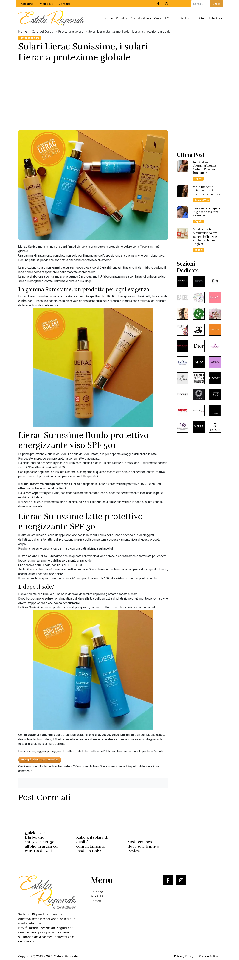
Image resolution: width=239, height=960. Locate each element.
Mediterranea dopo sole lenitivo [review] (143, 846)
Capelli (120, 18)
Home (108, 18)
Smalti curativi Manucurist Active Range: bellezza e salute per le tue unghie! (205, 237)
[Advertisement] (93, 95)
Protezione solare (70, 31)
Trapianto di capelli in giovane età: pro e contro (206, 211)
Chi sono (27, 4)
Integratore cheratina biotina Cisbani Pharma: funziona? (204, 167)
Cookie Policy (208, 956)
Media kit (46, 4)
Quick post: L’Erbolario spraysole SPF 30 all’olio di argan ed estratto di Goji (41, 841)
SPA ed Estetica (209, 18)
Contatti (64, 4)
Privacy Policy (183, 956)
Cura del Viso (140, 18)
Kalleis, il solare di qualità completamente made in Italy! (92, 844)
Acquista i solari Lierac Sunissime (41, 759)
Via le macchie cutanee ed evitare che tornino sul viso (206, 190)
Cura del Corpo (165, 18)
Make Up (187, 18)
